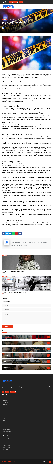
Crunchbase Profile (7, 438)
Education (5, 400)
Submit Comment (7, 326)
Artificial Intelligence (7, 431)
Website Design (6, 406)
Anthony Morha (20, 240)
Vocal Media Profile (6, 447)
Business (5, 398)
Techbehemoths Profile (7, 451)
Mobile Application (6, 427)
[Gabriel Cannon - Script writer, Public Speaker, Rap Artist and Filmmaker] (26, 262)
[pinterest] (22, 2)
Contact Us (45, 461)
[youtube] (20, 2)
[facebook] (10, 2)
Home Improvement (7, 411)
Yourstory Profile (6, 445)
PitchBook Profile (6, 443)
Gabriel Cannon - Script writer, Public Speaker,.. (13, 271)
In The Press (5, 404)
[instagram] (15, 2)
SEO (4, 418)
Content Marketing (6, 429)
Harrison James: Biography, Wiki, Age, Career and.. (14, 292)
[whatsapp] (12, 2)
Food (4, 420)
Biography (5, 19)
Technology (5, 402)
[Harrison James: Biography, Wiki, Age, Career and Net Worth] (26, 283)
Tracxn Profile (6, 449)
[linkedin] (17, 2)
